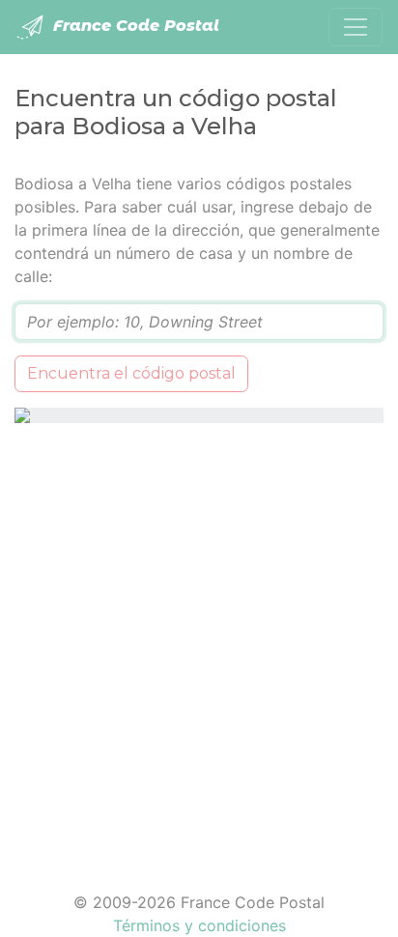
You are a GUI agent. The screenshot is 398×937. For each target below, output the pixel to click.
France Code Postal (133, 25)
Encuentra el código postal (131, 373)
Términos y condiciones (199, 925)
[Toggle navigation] (355, 27)
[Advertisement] (199, 645)
